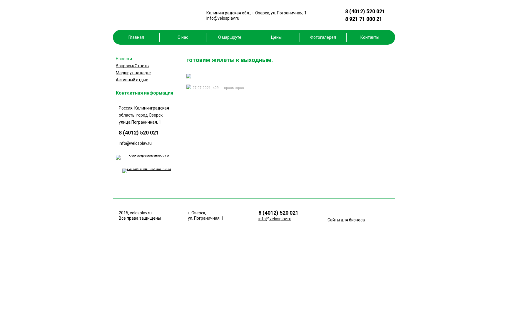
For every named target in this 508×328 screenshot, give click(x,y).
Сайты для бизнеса (346, 220)
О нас (183, 37)
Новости (124, 58)
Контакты (369, 37)
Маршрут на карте (133, 72)
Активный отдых (132, 80)
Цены (276, 37)
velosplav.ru (141, 213)
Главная (136, 37)
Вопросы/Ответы (132, 65)
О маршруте (229, 37)
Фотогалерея (323, 37)
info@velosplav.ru (222, 18)
